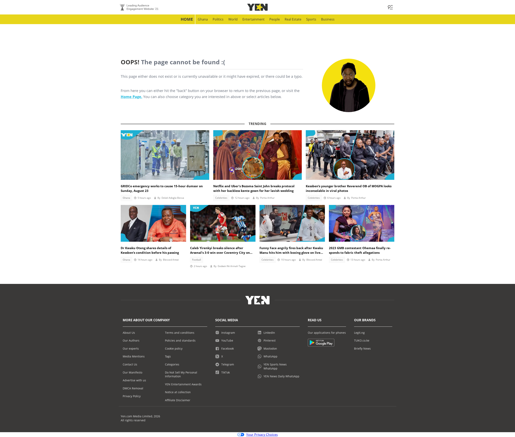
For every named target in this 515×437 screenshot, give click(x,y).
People (274, 19)
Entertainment (253, 19)
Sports (311, 19)
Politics (218, 19)
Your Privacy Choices (262, 434)
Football (196, 259)
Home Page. (131, 96)
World (233, 19)
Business (328, 19)
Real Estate (293, 19)
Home (187, 19)
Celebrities (221, 198)
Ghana (203, 19)
